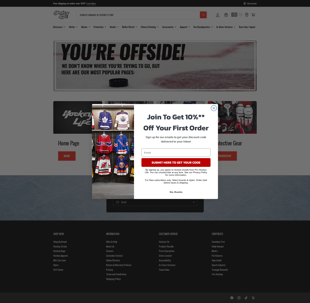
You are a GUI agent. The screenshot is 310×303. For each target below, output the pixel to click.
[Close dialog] (214, 108)
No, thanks (176, 192)
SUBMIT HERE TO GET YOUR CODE (176, 162)
